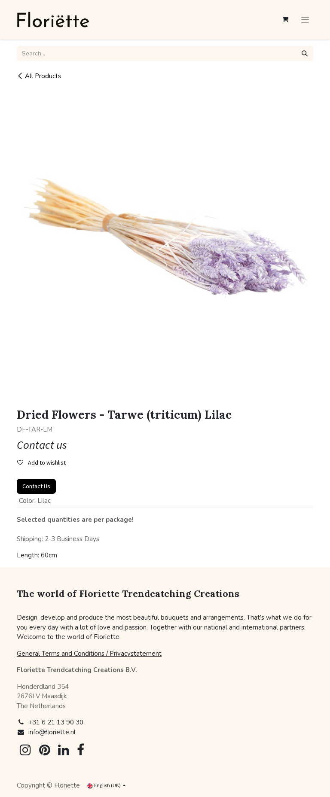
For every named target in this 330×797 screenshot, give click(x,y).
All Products (43, 76)
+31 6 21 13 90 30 (55, 722)
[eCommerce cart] (285, 19)
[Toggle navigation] (305, 19)
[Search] (304, 53)
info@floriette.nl (52, 732)
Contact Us (36, 486)
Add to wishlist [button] (46, 462)
